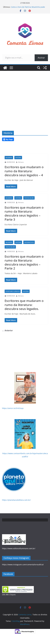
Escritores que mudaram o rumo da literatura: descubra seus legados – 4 (24, 171)
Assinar (41, 57)
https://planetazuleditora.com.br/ (16, 500)
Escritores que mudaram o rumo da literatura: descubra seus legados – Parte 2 (24, 262)
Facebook (8, 574)
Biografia (9, 157)
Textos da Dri (29, 198)
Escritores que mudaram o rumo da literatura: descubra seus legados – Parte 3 (24, 213)
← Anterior (7, 330)
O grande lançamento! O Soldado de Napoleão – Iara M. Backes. (26, 5)
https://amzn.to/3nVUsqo (12, 408)
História (18, 157)
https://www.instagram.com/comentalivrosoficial (23, 564)
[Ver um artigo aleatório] (45, 68)
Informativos (29, 242)
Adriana (21, 162)
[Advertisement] (25, 97)
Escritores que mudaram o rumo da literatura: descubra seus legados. (24, 305)
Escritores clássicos (13, 291)
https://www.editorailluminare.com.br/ (18, 548)
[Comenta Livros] (5, 68)
